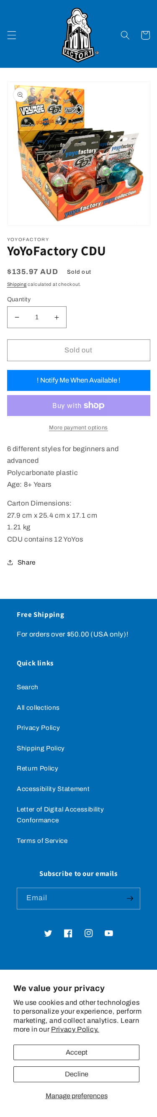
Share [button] (27, 562)
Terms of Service (42, 840)
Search (28, 687)
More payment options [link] (78, 427)
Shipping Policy (41, 748)
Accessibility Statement (53, 788)
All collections (38, 707)
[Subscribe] (130, 898)
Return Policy (38, 768)
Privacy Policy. (75, 1029)
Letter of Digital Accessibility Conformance (60, 815)
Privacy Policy (38, 727)
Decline (76, 1074)
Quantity (19, 299)
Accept (77, 1052)
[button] (11, 35)
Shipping (17, 284)
